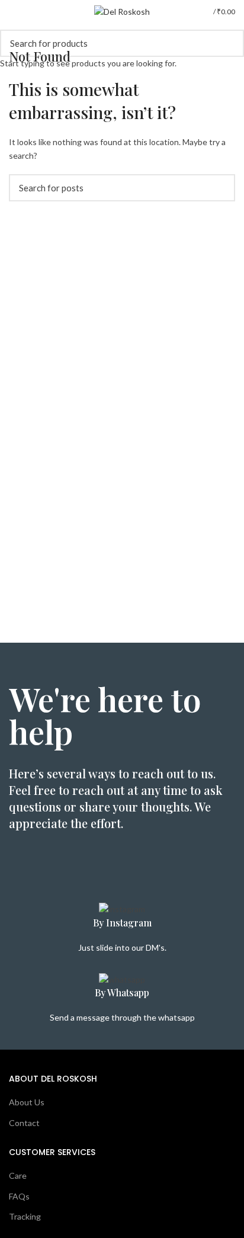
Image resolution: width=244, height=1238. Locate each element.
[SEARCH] (228, 43)
